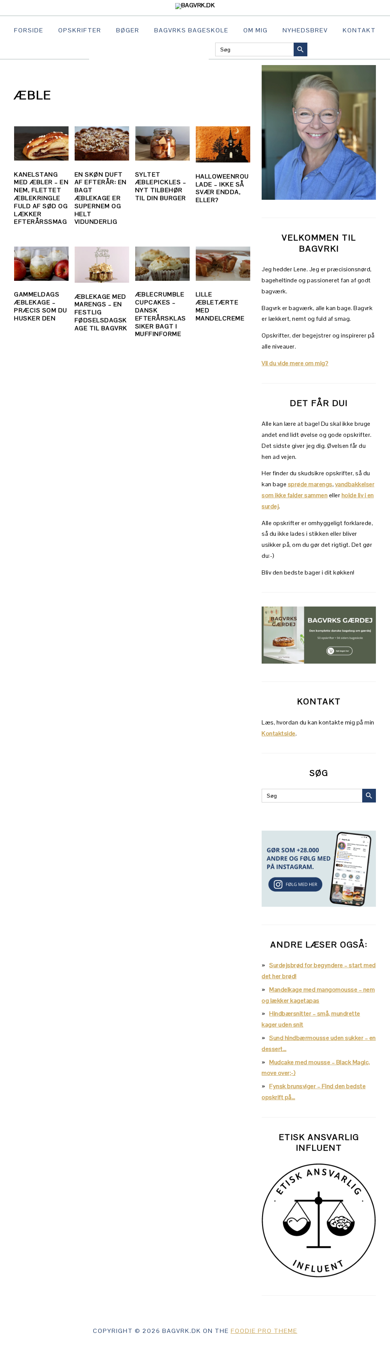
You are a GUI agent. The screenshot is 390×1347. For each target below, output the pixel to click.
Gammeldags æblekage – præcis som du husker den (40, 306)
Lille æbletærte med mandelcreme (220, 306)
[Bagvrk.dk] (195, 5)
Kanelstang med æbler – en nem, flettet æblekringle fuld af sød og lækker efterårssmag (41, 198)
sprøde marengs (310, 484)
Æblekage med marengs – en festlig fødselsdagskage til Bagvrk (101, 312)
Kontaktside (279, 733)
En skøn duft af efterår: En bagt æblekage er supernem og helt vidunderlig (101, 198)
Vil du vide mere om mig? (295, 363)
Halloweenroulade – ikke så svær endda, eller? (222, 188)
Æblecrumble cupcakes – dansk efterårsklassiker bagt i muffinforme (160, 314)
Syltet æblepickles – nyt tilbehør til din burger (161, 186)
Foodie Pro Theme (264, 1331)
